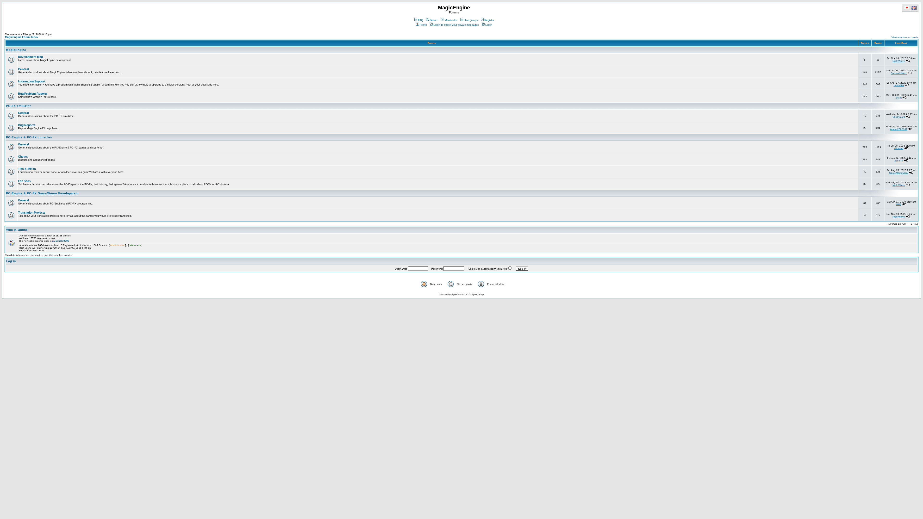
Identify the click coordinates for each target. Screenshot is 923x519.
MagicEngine (16, 50)
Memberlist (451, 20)
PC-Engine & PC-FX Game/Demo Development (42, 193)
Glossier (898, 148)
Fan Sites (24, 181)
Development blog (30, 57)
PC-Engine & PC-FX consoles (29, 137)
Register (489, 20)
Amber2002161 (898, 129)
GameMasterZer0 (898, 173)
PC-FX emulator (18, 106)
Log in (488, 24)
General (23, 69)
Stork (899, 97)
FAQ (420, 20)
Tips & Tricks (27, 169)
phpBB (454, 294)
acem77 (898, 160)
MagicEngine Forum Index (21, 37)
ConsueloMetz (899, 73)
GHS (898, 204)
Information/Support (31, 81)
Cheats (23, 156)
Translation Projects (31, 212)
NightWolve (898, 61)
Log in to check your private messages (456, 24)
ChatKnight (898, 117)
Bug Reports (26, 125)
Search (434, 20)
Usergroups (471, 20)
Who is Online (17, 230)
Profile (423, 24)
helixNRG (899, 85)
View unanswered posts (905, 37)
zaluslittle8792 (60, 241)
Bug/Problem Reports (33, 93)
